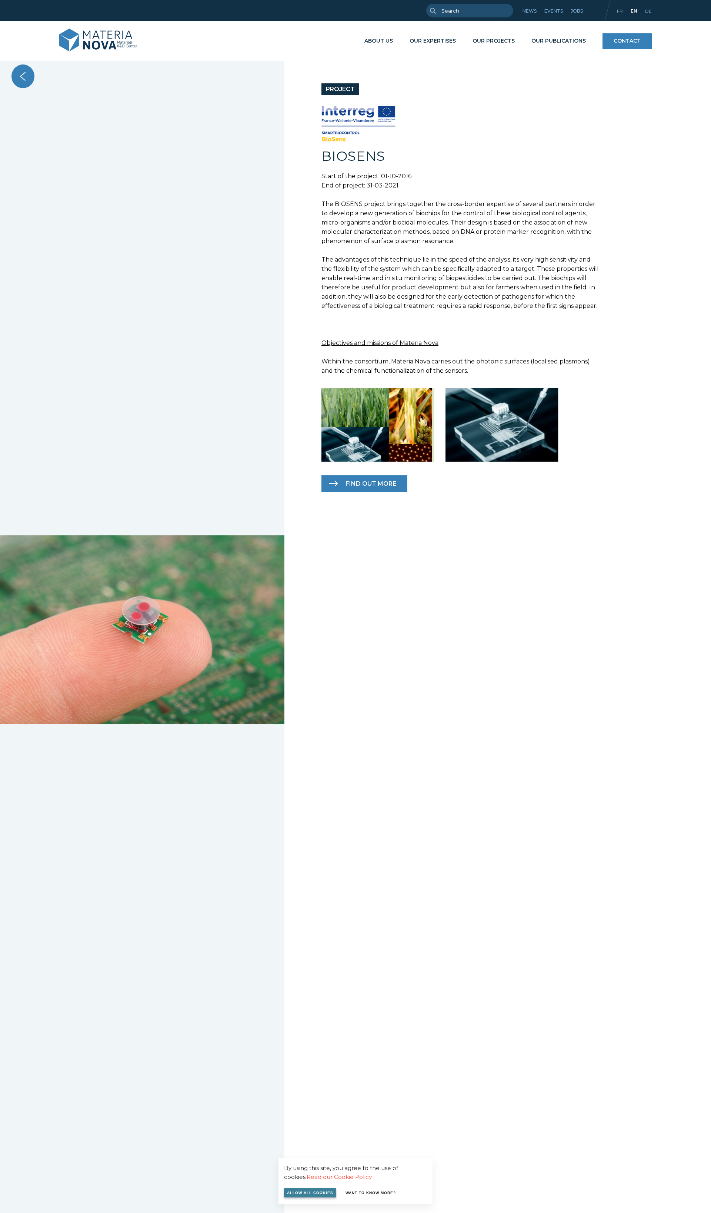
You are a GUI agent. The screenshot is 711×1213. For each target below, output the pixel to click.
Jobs (577, 11)
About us (378, 41)
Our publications (558, 41)
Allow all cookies (310, 1193)
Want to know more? (371, 1193)
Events (553, 11)
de (648, 11)
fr (620, 11)
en (634, 11)
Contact (627, 41)
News (530, 11)
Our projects (494, 41)
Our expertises (433, 41)
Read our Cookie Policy (339, 1176)
